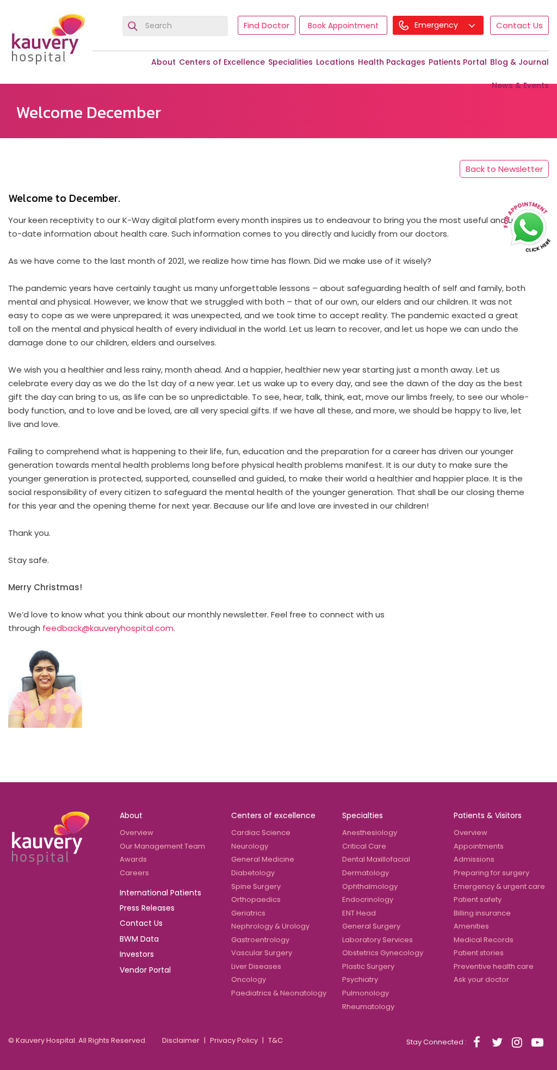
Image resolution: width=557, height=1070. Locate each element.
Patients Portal (458, 62)
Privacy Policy (234, 1040)
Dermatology (365, 873)
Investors (137, 954)
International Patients (160, 892)
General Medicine (262, 859)
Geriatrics (248, 913)
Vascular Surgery (261, 953)
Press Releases (147, 907)
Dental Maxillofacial (376, 859)
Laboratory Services (377, 940)
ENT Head (359, 913)
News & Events (520, 85)
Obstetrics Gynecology (382, 953)
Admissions (474, 859)
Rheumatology (368, 1006)
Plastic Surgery (368, 966)
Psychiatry (360, 979)
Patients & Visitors (488, 815)
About (163, 62)
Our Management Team (162, 846)
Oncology (248, 979)
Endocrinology (367, 899)
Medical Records (483, 940)
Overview (136, 832)
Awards (133, 859)
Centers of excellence (273, 815)
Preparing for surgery (491, 873)
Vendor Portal (145, 969)
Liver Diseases (256, 966)
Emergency (437, 25)
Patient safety (478, 899)
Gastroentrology (260, 940)
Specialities (290, 62)
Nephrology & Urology (270, 926)
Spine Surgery (256, 886)
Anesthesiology (369, 832)
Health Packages (391, 62)
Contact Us (519, 25)
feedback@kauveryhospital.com (108, 628)
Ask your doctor (481, 979)
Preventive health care (494, 966)
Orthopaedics (256, 899)
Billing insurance (482, 913)
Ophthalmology (370, 886)
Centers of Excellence (222, 62)
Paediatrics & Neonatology (278, 993)
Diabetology (253, 873)
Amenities (471, 926)
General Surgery (371, 926)
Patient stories (479, 953)
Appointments (479, 846)
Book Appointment (343, 25)
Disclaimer (181, 1040)
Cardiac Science (260, 832)
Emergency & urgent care (499, 886)
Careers (134, 873)
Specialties (362, 815)
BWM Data (139, 938)
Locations (335, 62)
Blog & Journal (519, 62)
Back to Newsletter (504, 169)
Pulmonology (365, 993)
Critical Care (364, 846)
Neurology (249, 846)
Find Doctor (266, 25)
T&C (275, 1040)
